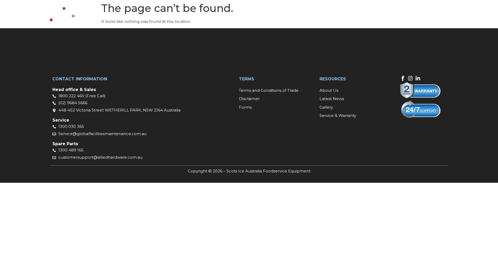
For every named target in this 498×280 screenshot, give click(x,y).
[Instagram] (410, 78)
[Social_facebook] (402, 78)
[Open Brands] (262, 17)
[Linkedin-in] (417, 78)
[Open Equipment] (234, 17)
